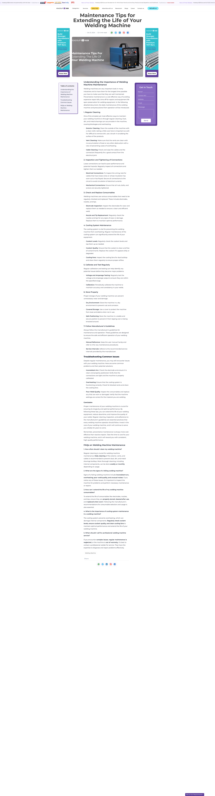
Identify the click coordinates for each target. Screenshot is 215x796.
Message (141, 107)
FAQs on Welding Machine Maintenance (66, 108)
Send (146, 121)
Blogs (126, 8)
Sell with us (153, 8)
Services (85, 8)
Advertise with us (107, 8)
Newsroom (118, 8)
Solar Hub (95, 8)
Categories (75, 8)
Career (133, 8)
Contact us (140, 8)
